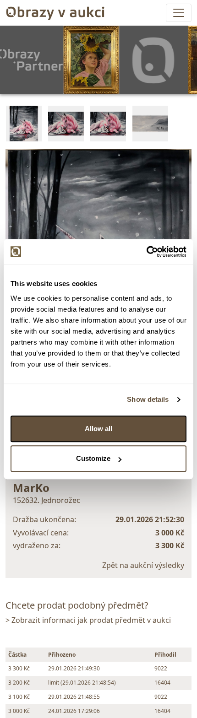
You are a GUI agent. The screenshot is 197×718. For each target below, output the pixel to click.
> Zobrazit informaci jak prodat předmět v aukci (88, 620)
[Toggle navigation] (179, 13)
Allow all (98, 428)
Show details (148, 399)
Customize (93, 458)
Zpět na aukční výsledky (143, 565)
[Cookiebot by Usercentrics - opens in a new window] (146, 252)
